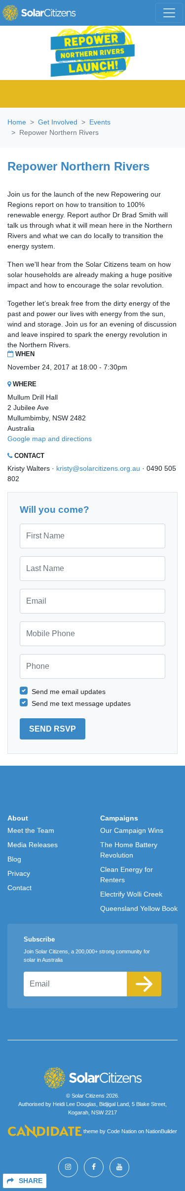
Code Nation (122, 1132)
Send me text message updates (81, 703)
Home (16, 122)
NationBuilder (161, 1132)
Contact (19, 888)
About (17, 818)
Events (100, 122)
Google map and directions (49, 439)
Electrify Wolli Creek (131, 894)
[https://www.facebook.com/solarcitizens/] (94, 1167)
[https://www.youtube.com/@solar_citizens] (119, 1167)
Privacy (18, 873)
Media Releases (32, 845)
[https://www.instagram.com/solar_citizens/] (68, 1167)
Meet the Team (30, 830)
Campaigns (119, 818)
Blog (14, 859)
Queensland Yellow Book (139, 908)
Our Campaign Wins (131, 830)
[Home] (39, 13)
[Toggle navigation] (169, 13)
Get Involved (57, 122)
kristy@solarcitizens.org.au (98, 468)
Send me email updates (69, 692)
